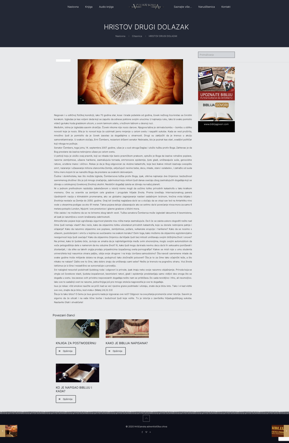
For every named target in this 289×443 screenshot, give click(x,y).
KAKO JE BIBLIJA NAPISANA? (127, 343)
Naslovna (120, 36)
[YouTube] (150, 432)
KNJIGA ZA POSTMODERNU (76, 343)
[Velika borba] (146, 7)
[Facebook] (142, 432)
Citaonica (137, 36)
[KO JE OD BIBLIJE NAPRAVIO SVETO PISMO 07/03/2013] (280, 431)
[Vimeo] (146, 432)
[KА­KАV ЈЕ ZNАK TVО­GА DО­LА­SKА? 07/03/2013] (8, 431)
